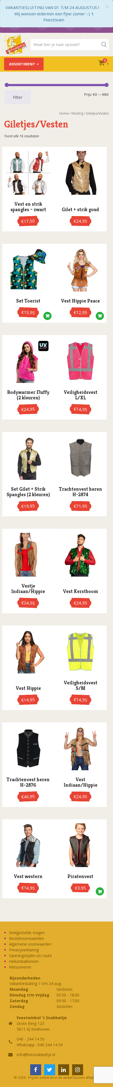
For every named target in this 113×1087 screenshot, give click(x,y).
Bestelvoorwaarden (26, 938)
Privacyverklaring (24, 949)
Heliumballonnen (24, 961)
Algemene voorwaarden (30, 944)
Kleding (77, 113)
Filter (17, 97)
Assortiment (22, 64)
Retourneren (20, 967)
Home (64, 113)
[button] (47, 317)
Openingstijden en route (30, 955)
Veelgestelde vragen (27, 932)
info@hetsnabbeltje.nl (36, 1054)
